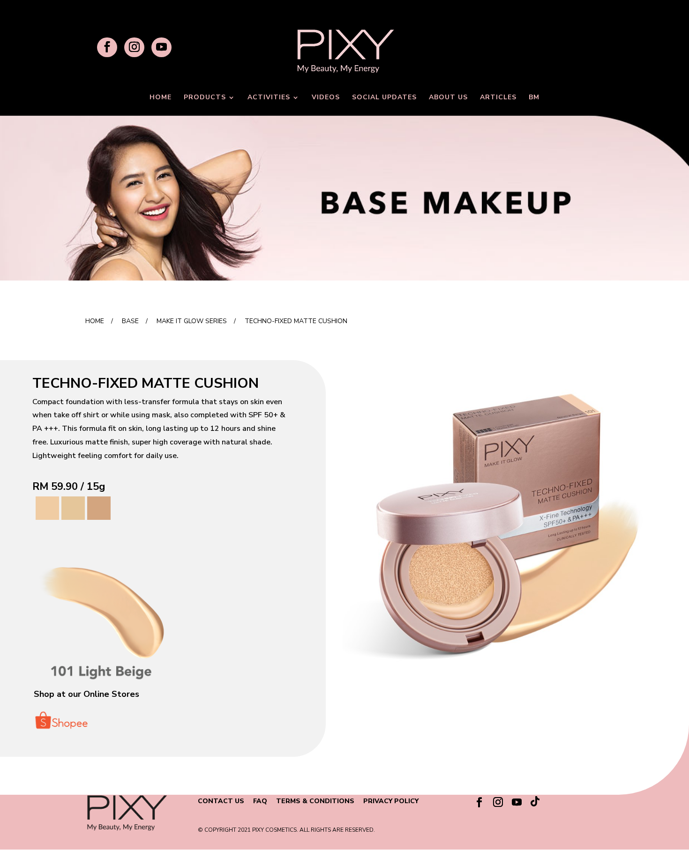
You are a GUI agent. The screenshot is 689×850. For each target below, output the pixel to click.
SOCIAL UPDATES (384, 98)
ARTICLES (498, 98)
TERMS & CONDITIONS (315, 801)
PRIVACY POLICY (391, 801)
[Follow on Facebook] (479, 802)
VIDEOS (326, 98)
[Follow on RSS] (535, 803)
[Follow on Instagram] (498, 802)
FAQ (260, 801)
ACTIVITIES (268, 98)
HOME (161, 98)
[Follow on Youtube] (516, 802)
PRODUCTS (205, 98)
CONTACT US (221, 801)
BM (534, 98)
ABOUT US (448, 98)
